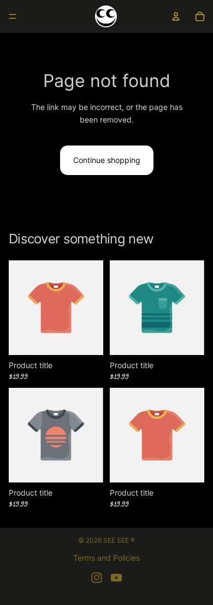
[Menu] (12, 16)
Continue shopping (106, 160)
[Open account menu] (176, 16)
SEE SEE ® (119, 540)
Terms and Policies (106, 557)
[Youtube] (116, 577)
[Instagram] (96, 577)
